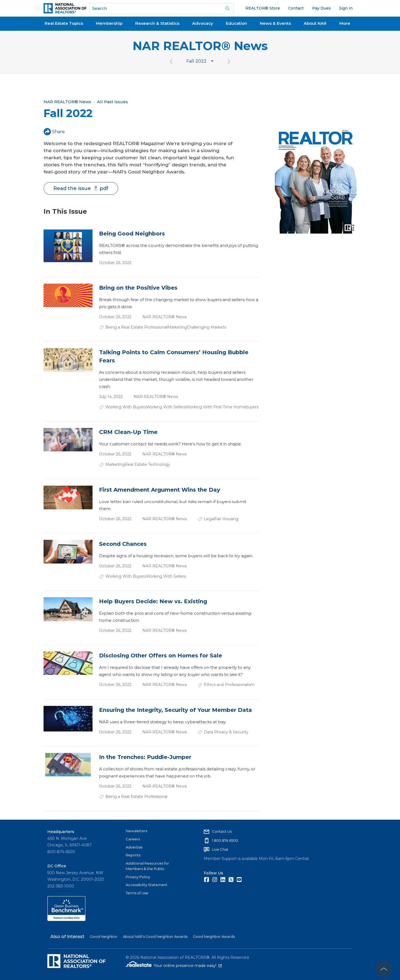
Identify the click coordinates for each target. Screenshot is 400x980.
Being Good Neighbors (132, 233)
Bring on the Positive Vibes (138, 287)
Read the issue (80, 188)
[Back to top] (384, 969)
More (344, 23)
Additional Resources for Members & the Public (147, 866)
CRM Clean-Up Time (128, 432)
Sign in (346, 8)
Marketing (177, 327)
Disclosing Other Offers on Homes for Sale (160, 655)
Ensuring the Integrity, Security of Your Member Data (175, 710)
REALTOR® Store (262, 8)
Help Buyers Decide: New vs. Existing (153, 601)
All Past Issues (112, 101)
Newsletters (136, 831)
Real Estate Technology (147, 464)
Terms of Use (137, 893)
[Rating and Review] (66, 919)
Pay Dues (321, 8)
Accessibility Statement (146, 885)
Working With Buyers (125, 407)
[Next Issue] (229, 61)
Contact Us (222, 831)
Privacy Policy (138, 877)
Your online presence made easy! (188, 965)
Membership (109, 23)
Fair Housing (226, 518)
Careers (133, 839)
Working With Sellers (166, 407)
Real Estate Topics (64, 23)
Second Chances (123, 544)
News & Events (275, 23)
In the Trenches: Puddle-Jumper (145, 757)
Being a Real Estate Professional (136, 327)
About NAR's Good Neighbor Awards (155, 936)
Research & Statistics (157, 23)
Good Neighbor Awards (214, 936)
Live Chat (220, 849)
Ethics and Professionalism (229, 684)
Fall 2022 (196, 61)
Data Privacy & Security (226, 732)
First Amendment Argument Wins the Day (159, 489)
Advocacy (202, 23)
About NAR (315, 23)
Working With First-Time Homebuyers (222, 407)
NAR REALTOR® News (200, 46)
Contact (296, 8)
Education (236, 23)
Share (58, 131)
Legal (209, 518)
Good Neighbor (104, 936)
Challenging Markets (206, 327)
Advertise (134, 847)
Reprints (133, 855)
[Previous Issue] (171, 61)
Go (227, 8)
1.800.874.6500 (225, 840)
